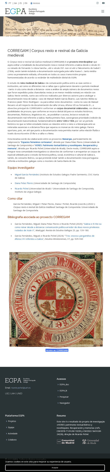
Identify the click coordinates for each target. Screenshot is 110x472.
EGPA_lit (63, 391)
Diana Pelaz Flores (24, 183)
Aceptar (55, 467)
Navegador (65, 403)
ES (20, 3)
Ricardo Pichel (22, 188)
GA (15, 3)
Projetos (12, 421)
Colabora (12, 440)
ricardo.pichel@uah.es (21, 388)
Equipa (11, 427)
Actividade (12, 434)
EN (25, 3)
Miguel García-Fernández (27, 174)
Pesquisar (64, 397)
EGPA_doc (64, 384)
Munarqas (67, 138)
